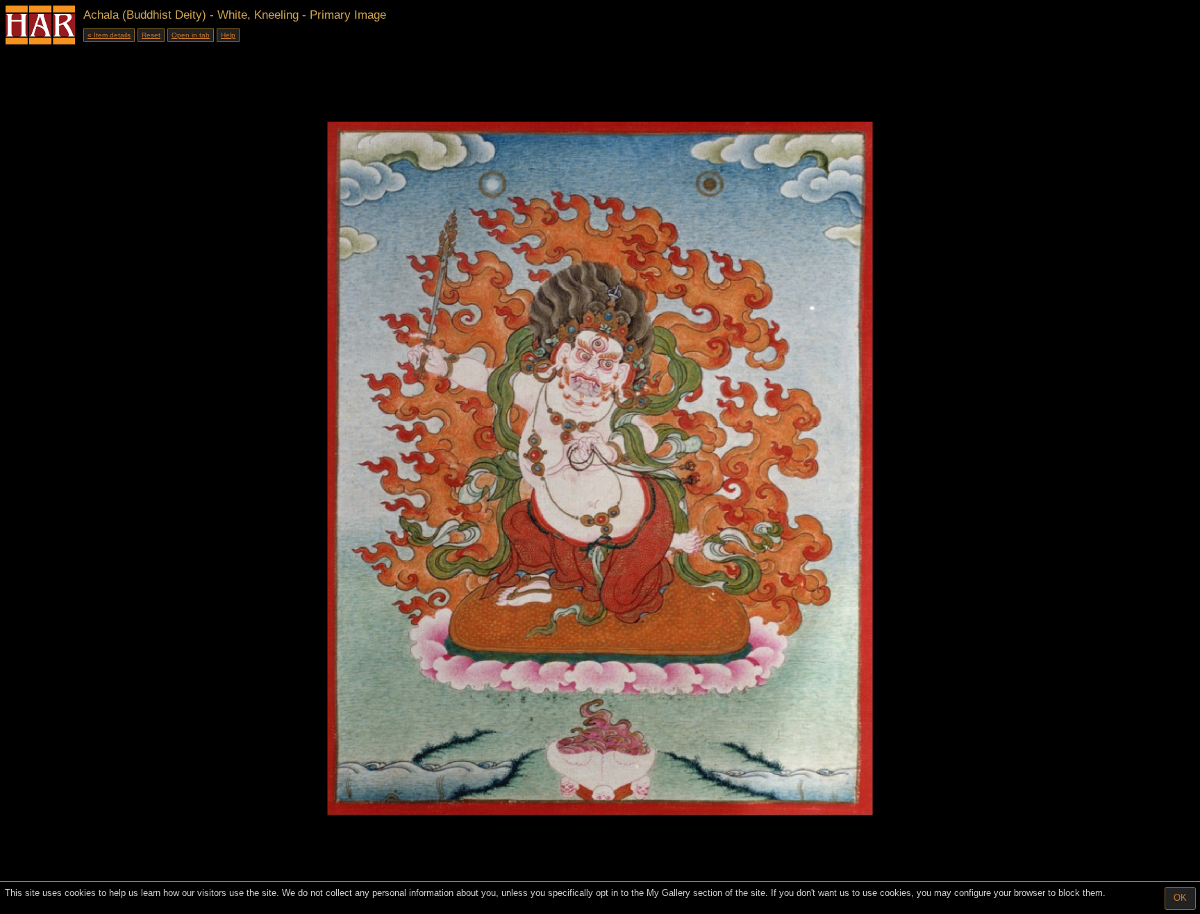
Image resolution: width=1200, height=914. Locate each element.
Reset (151, 35)
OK (1180, 897)
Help (228, 35)
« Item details (109, 35)
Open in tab (191, 35)
